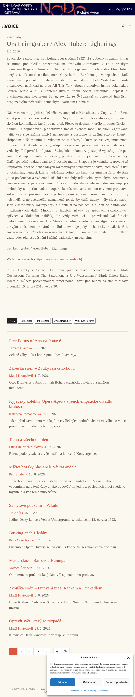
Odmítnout (89, 682)
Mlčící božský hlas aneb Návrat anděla (43, 467)
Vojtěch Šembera (20, 568)
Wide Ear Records (84, 320)
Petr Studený (18, 474)
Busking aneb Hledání (28, 533)
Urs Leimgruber (62, 320)
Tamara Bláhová (20, 348)
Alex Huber (26, 320)
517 (57, 651)
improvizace (43, 320)
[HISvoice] (11, 26)
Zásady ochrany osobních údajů (96, 691)
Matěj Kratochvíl (21, 375)
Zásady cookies (76, 691)
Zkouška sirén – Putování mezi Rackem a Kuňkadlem (55, 588)
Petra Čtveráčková (22, 540)
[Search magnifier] (123, 26)
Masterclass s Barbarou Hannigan (38, 560)
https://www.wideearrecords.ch (58, 259)
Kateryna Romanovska (25, 414)
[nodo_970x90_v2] (67, 9)
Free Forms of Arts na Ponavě (35, 340)
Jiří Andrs (16, 513)
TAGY (11, 320)
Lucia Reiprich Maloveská (27, 447)
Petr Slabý (14, 37)
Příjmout (63, 682)
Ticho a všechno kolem (29, 439)
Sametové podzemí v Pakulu (33, 505)
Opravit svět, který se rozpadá (35, 621)
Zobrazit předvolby (117, 682)
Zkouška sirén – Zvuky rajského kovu (42, 368)
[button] (128, 657)
